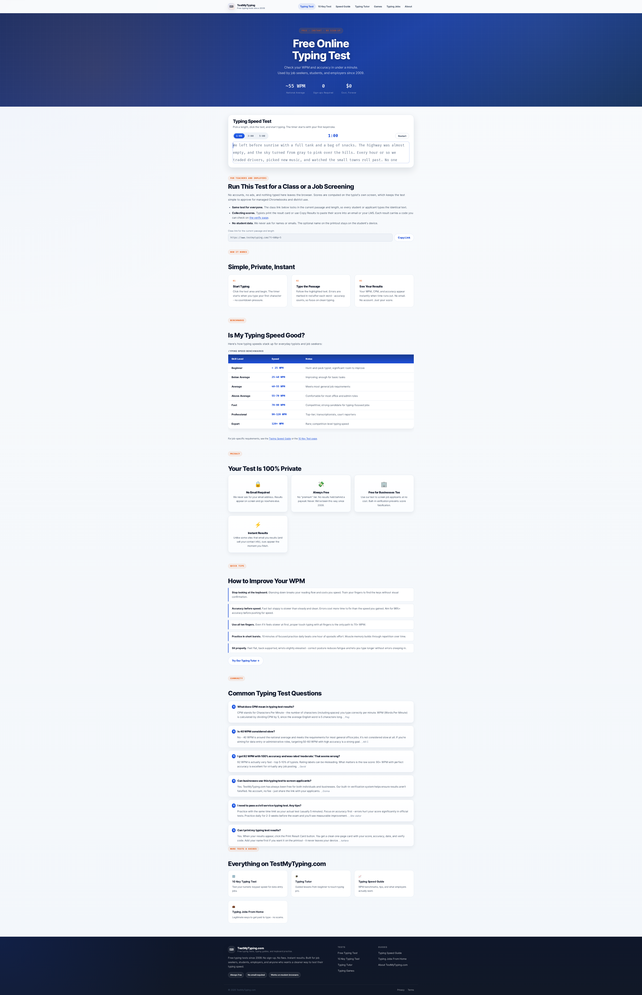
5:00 (262, 136)
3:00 (251, 136)
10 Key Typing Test (348, 958)
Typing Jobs (393, 6)
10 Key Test (324, 6)
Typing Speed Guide (280, 438)
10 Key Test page (307, 438)
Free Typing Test (347, 953)
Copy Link (404, 237)
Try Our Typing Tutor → (246, 660)
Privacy (400, 989)
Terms (411, 989)
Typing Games (346, 970)
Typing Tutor (362, 6)
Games (378, 6)
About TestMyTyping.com (392, 964)
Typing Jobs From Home (392, 958)
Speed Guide (343, 6)
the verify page (258, 217)
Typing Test (307, 6)
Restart (402, 136)
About (408, 6)
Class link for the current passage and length (251, 230)
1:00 (239, 136)
